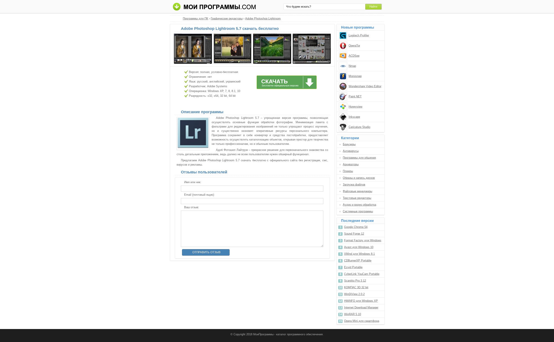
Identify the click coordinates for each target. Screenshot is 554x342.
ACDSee (354, 55)
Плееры (348, 171)
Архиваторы (351, 164)
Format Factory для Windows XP (362, 241)
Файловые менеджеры (357, 191)
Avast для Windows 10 (358, 247)
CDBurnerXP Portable (357, 260)
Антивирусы (351, 151)
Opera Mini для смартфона (361, 321)
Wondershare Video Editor (365, 86)
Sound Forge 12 (354, 233)
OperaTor (354, 45)
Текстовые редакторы (357, 198)
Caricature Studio (359, 127)
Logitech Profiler (359, 35)
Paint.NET (355, 96)
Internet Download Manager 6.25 (361, 308)
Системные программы (358, 211)
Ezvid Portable (353, 267)
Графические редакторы (227, 18)
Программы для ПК (195, 18)
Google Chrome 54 (355, 227)
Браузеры (349, 144)
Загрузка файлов (354, 184)
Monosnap (355, 76)
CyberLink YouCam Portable (361, 274)
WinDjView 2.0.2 (354, 294)
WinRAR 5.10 (352, 314)
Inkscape (354, 116)
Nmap (352, 66)
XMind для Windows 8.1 (359, 253)
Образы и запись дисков (359, 177)
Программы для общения (359, 157)
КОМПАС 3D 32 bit (356, 287)
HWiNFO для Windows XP (361, 300)
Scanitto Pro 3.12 (355, 280)
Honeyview (355, 106)
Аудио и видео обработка (359, 204)
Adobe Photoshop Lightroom (263, 18)
